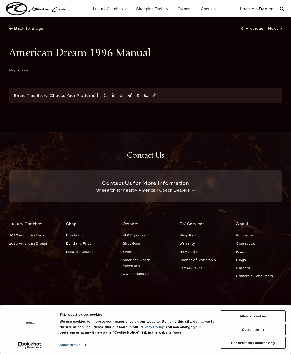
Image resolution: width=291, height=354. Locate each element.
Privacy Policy (151, 327)
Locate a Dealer (256, 9)
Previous (254, 28)
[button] (282, 9)
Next (273, 28)
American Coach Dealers (164, 190)
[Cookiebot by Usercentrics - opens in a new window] (29, 345)
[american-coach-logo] (38, 8)
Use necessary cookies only (253, 343)
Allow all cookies (253, 316)
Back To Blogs (28, 28)
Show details (70, 345)
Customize (250, 330)
